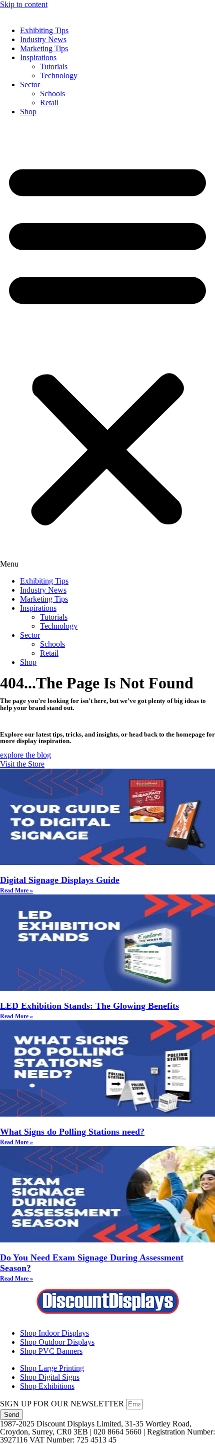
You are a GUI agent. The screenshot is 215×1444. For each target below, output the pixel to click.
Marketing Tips (44, 48)
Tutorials (54, 66)
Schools (52, 93)
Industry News (43, 39)
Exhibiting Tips (44, 30)
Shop (28, 111)
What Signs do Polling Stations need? (72, 1132)
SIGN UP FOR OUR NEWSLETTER (63, 1403)
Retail (49, 102)
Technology (59, 75)
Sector (30, 84)
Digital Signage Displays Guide (60, 880)
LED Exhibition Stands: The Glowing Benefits (89, 1006)
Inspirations (38, 57)
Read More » (16, 890)
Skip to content (24, 4)
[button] (107, 346)
